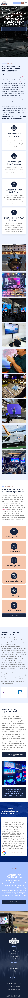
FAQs (14, 970)
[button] (26, 3)
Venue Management (14, 958)
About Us (14, 966)
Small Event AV (14, 955)
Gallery (14, 971)
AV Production (14, 953)
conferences (21, 81)
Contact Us (14, 973)
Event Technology (14, 956)
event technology (18, 76)
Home (14, 950)
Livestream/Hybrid (14, 951)
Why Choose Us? (14, 968)
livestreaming (5, 97)
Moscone (5, 509)
